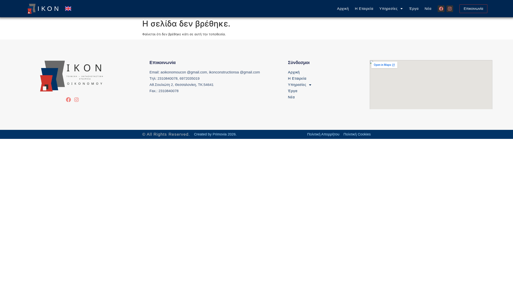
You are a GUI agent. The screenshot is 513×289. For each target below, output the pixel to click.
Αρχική (343, 9)
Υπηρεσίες (388, 9)
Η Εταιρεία (364, 9)
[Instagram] (449, 8)
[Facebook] (441, 8)
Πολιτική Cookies (357, 134)
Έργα (414, 9)
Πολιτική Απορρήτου (323, 134)
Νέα (428, 9)
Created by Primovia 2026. (215, 134)
